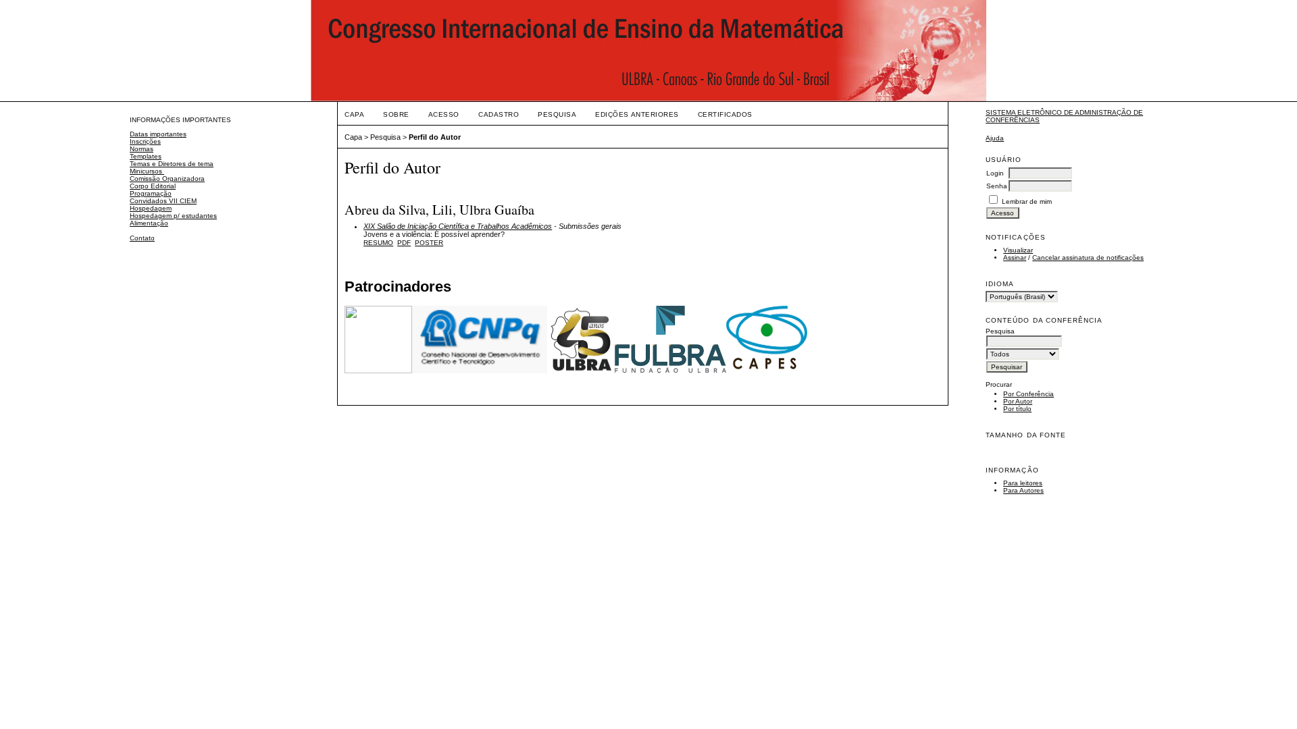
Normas (141, 149)
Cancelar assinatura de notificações (1088, 257)
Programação (151, 193)
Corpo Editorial (153, 186)
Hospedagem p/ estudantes (173, 215)
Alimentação (149, 223)
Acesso (443, 114)
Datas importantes (158, 134)
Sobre (396, 114)
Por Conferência (1028, 394)
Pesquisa (557, 114)
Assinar (1014, 257)
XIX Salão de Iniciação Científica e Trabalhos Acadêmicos (457, 226)
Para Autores (1023, 490)
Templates (145, 156)
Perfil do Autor (435, 137)
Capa (354, 114)
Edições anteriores (636, 114)
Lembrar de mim (1027, 201)
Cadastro (498, 114)
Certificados (725, 114)
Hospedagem (151, 208)
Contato (142, 238)
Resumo (378, 242)
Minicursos (147, 171)
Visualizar (1018, 250)
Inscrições (145, 141)
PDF (404, 242)
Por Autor (1017, 401)
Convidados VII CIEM (163, 201)
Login (995, 173)
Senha (996, 186)
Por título (1017, 408)
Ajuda (995, 138)
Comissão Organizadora (167, 178)
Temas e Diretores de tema (171, 163)
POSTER (429, 242)
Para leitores (1022, 483)
